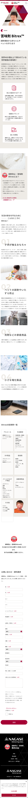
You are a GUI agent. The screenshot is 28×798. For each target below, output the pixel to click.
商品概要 (14, 756)
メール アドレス (9, 611)
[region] (14, 788)
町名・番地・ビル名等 (10, 670)
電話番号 (7, 616)
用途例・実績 (14, 759)
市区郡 (6, 665)
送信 (14, 722)
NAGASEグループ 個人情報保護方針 (14, 776)
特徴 (14, 753)
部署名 (6, 634)
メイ (6, 604)
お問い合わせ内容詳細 (10, 677)
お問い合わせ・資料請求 (14, 761)
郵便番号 (7, 653)
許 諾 (14, 795)
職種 (6, 646)
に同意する (10, 709)
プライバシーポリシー (11, 708)
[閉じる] (26, 781)
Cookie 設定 (14, 791)
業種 (6, 628)
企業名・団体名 (9, 623)
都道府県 (7, 658)
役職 (6, 641)
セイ (6, 599)
